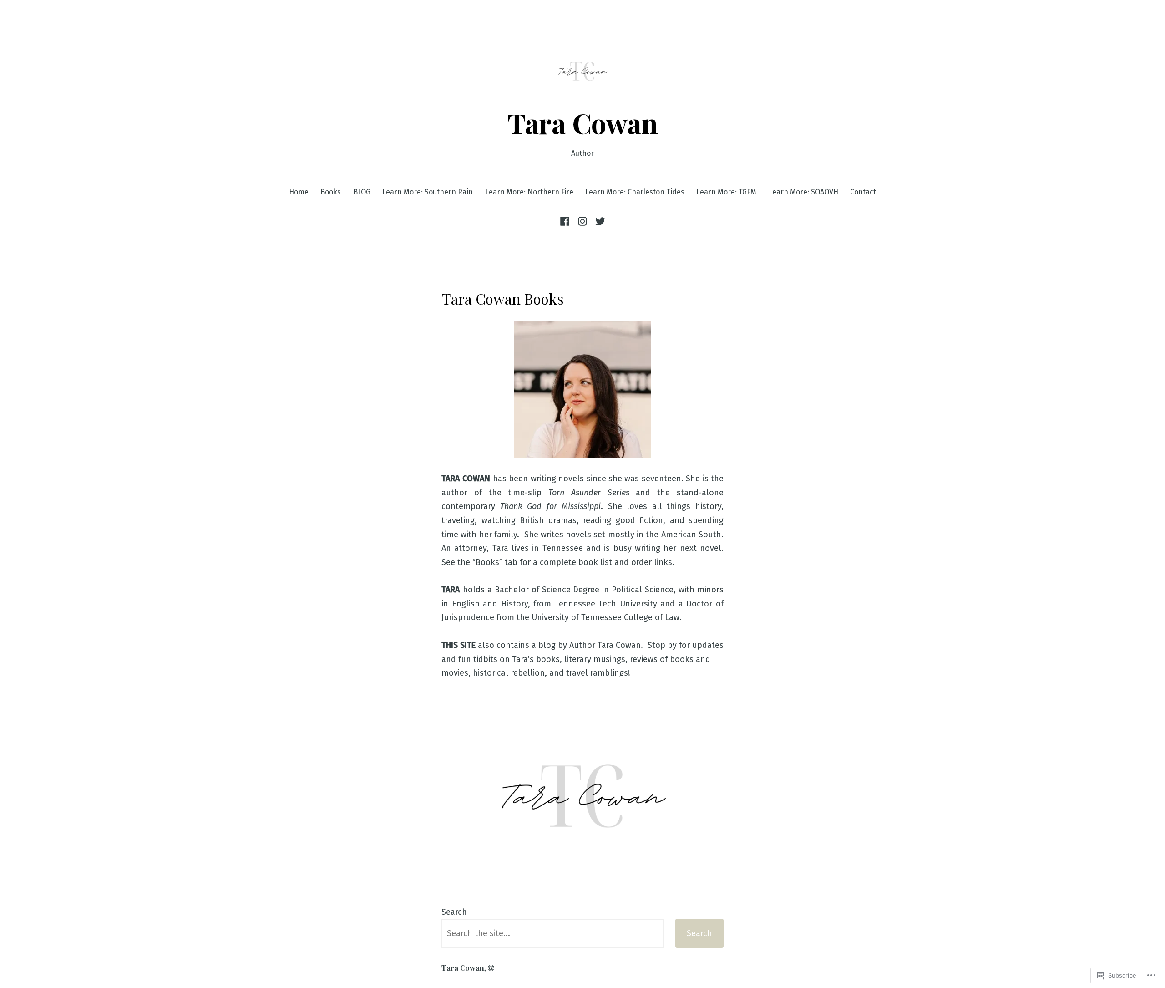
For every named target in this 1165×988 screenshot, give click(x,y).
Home (299, 192)
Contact (863, 192)
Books (330, 192)
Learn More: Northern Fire (529, 192)
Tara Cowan (582, 122)
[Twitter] (599, 221)
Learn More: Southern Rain (427, 192)
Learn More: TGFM (726, 192)
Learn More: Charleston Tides (634, 192)
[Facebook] (566, 221)
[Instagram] (582, 221)
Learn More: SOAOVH (803, 192)
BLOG (361, 192)
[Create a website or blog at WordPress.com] (491, 968)
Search (454, 912)
